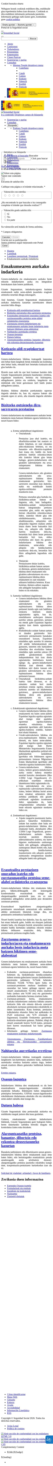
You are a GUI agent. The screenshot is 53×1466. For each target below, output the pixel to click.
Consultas (11, 62)
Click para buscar (39, 158)
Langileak (11, 253)
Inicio (10, 44)
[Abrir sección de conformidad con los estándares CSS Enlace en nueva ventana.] (26, 1444)
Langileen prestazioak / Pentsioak (22, 256)
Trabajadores (13, 49)
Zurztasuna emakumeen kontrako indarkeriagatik (29, 1032)
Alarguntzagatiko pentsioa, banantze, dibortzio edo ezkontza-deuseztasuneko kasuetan (28, 341)
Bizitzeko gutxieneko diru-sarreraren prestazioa (29, 313)
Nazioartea (12, 1193)
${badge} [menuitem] (15, 1452)
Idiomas (28, 65)
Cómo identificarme (16, 1394)
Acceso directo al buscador (16, 155)
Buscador (33, 155)
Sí (8, 214)
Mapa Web (12, 1397)
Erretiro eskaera (8, 1073)
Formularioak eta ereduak (19, 1188)
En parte (11, 220)
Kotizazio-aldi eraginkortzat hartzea (23, 310)
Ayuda (10, 1405)
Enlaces (10, 1402)
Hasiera (10, 251)
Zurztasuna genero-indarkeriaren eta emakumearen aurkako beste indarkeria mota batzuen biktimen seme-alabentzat (27, 326)
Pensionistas (12, 52)
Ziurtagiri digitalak (15, 1196)
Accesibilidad (13, 1407)
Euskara (28, 128)
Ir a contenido (7, 114)
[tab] (26, 351)
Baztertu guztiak (25, 25)
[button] (26, 174)
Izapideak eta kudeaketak (18, 1191)
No (8, 217)
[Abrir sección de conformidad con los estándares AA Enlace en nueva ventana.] (26, 1439)
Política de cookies (15, 1428)
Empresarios (13, 54)
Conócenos (12, 46)
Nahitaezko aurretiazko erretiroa (22, 331)
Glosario (11, 1399)
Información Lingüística (18, 1410)
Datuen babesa (14, 337)
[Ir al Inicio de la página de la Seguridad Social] (10, 33)
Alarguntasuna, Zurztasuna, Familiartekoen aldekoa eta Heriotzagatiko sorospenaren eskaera (29, 1042)
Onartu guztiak (8, 25)
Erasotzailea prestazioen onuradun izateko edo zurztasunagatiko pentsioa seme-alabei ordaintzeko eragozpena (28, 318)
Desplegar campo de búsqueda (29, 114)
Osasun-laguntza (15, 334)
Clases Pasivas (14, 57)
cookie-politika (13, 19)
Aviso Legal (12, 1426)
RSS (9, 1413)
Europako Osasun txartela (19, 1185)
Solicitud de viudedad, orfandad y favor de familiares (25, 1173)
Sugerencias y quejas (16, 60)
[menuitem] (29, 1462)
